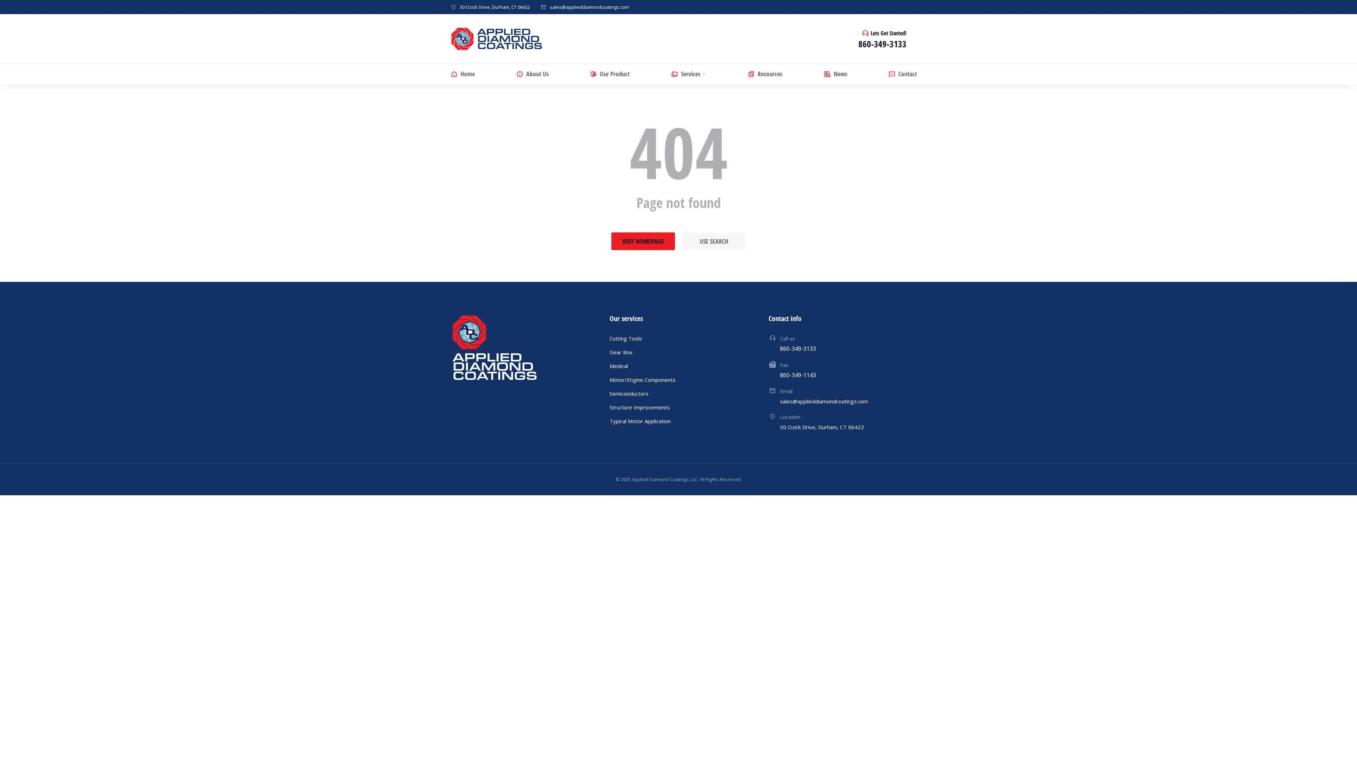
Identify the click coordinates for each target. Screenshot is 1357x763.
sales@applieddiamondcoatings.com (589, 7)
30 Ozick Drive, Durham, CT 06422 (495, 7)
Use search (714, 241)
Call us (787, 338)
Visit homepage (643, 241)
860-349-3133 (882, 44)
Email (786, 391)
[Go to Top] (1342, 748)
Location (790, 416)
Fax (784, 364)
